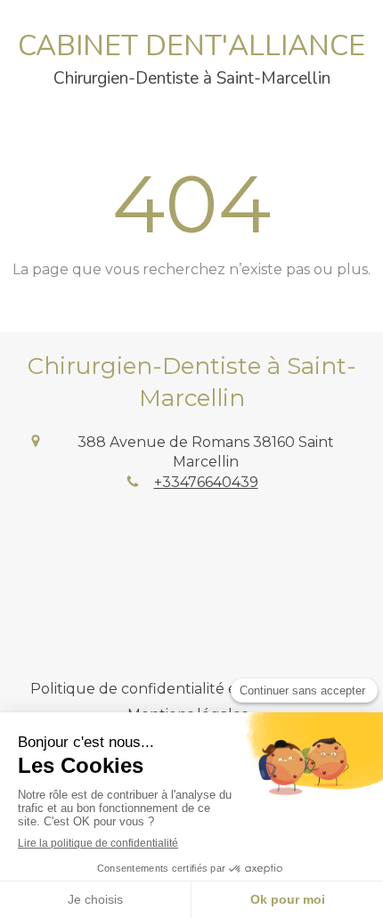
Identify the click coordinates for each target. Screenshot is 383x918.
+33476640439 (206, 482)
